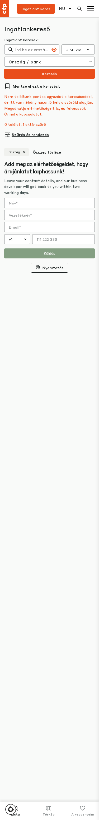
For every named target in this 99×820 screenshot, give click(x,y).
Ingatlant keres (35, 8)
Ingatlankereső (27, 29)
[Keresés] (79, 8)
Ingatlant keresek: (21, 39)
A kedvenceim (82, 814)
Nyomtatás (53, 267)
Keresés (49, 73)
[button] (10, 809)
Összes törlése (47, 152)
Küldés (49, 253)
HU (62, 8)
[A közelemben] (54, 50)
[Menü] (90, 8)
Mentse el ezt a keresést (36, 86)
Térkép (49, 814)
